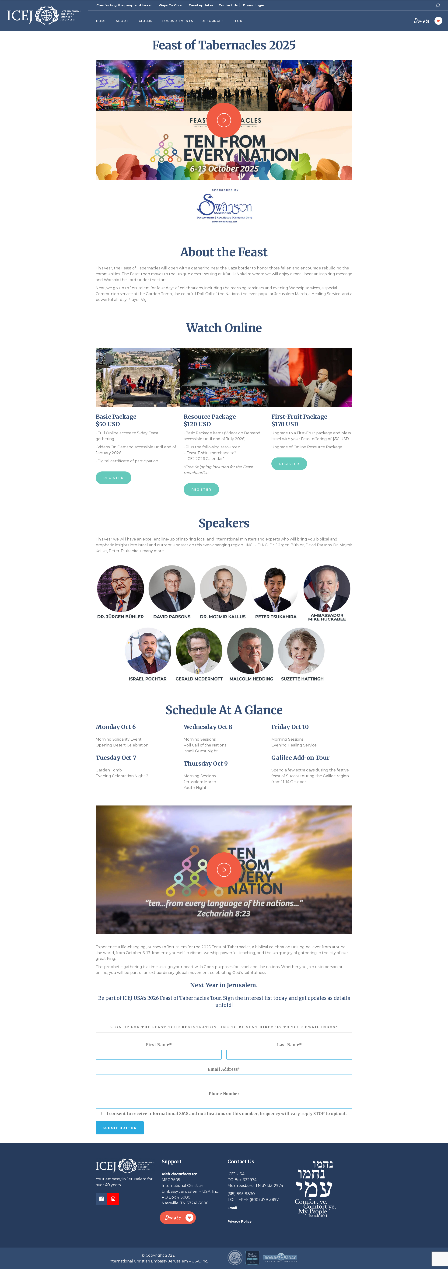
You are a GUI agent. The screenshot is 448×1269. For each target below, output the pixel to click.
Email (232, 1208)
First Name (157, 1044)
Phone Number (224, 1093)
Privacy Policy (240, 1221)
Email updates (201, 5)
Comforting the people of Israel (123, 5)
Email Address (223, 1069)
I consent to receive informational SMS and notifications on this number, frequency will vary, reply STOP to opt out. (227, 1113)
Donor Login (253, 5)
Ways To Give (170, 5)
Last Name (288, 1044)
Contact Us (228, 5)
